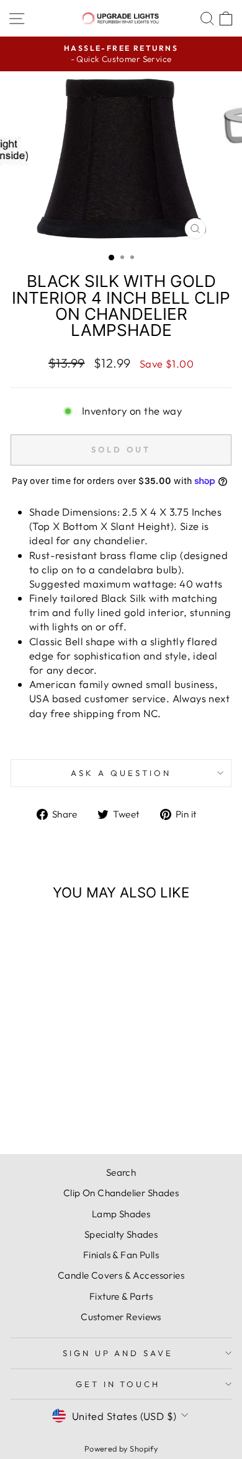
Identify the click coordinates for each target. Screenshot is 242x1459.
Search (121, 1172)
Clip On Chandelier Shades (121, 1193)
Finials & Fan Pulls (121, 1255)
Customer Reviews (121, 1317)
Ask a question (121, 773)
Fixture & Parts (121, 1296)
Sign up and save (118, 1353)
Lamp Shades (121, 1214)
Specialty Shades (121, 1234)
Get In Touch (118, 1384)
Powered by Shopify (121, 1448)
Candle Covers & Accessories (121, 1275)
